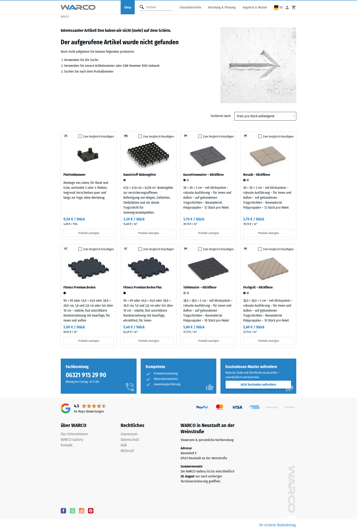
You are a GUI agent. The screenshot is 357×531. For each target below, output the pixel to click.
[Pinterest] (91, 510)
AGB (124, 445)
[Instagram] (81, 510)
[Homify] (72, 510)
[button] (278, 7)
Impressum (129, 434)
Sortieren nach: (221, 116)
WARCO (65, 16)
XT (65, 248)
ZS (65, 135)
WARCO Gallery (72, 439)
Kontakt (67, 445)
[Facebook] (63, 510)
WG (126, 135)
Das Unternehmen (74, 434)
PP (185, 135)
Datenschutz (130, 439)
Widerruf (127, 450)
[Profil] (287, 7)
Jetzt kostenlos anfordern (258, 384)
